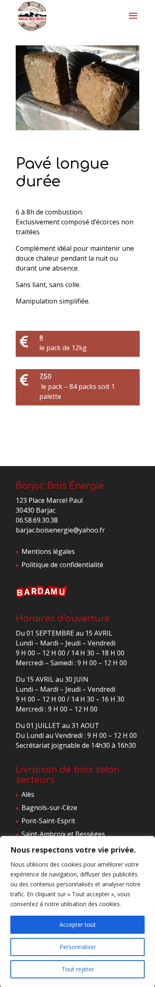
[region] (77, 911)
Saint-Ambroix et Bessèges (63, 834)
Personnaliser (78, 947)
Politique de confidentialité (62, 564)
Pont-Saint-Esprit (48, 820)
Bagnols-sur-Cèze (49, 807)
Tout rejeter (78, 969)
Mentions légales (48, 551)
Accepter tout (78, 924)
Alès (27, 794)
